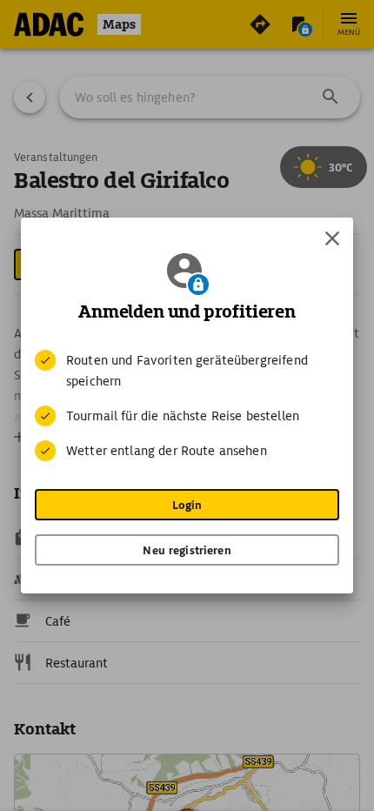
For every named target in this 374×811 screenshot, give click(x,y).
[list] (187, 405)
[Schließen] (332, 238)
